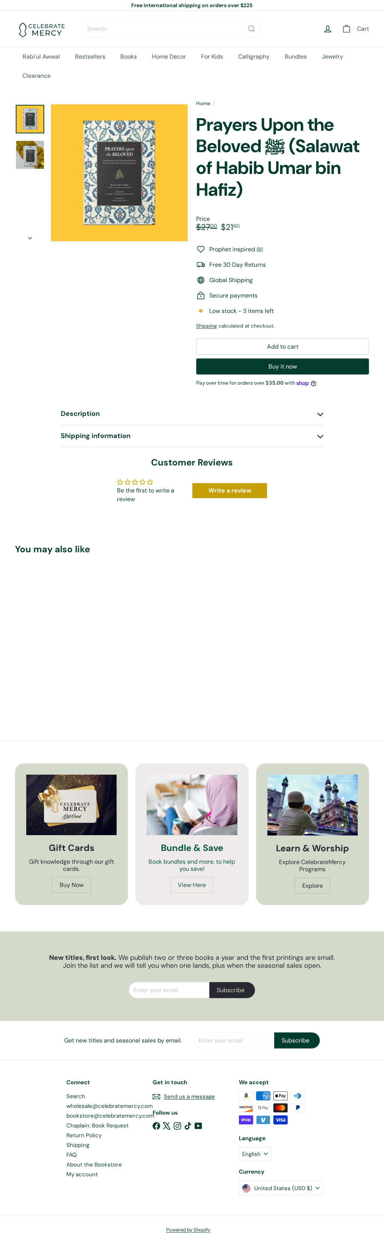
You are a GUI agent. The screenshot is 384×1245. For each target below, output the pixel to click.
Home (203, 103)
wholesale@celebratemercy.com (109, 1106)
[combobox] (171, 28)
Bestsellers (90, 56)
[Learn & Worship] (312, 805)
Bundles (296, 56)
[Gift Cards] (71, 805)
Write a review (229, 490)
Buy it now (282, 366)
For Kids (212, 56)
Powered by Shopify (188, 1230)
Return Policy (84, 1135)
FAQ (71, 1155)
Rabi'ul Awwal (41, 56)
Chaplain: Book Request (97, 1125)
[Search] (252, 28)
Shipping (206, 326)
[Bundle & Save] (192, 805)
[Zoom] (119, 172)
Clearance (36, 76)
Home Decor (169, 56)
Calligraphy (254, 56)
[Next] (30, 236)
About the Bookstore (94, 1164)
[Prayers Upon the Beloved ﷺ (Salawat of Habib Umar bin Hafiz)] (41, 631)
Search (75, 1096)
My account (82, 1174)
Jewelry (332, 56)
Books (128, 56)
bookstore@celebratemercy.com (110, 1116)
